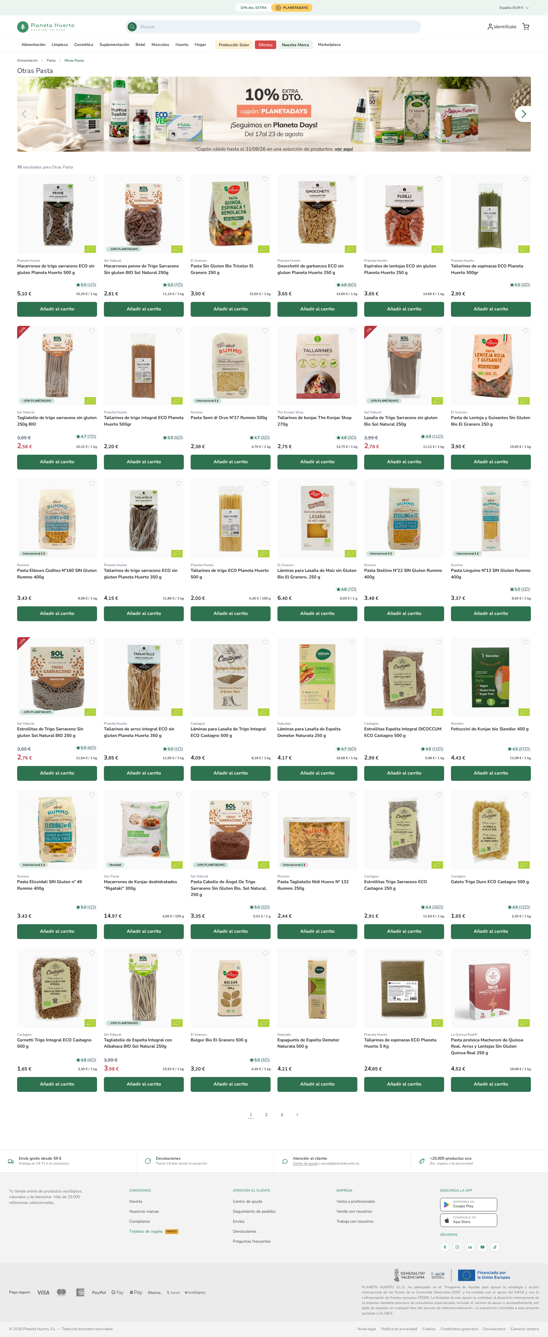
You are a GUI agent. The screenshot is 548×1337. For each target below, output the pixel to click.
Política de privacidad (399, 1328)
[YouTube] (482, 1247)
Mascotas (160, 44)
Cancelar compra (525, 1328)
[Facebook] (445, 1247)
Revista (135, 1201)
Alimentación (33, 44)
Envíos (239, 1221)
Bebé (140, 44)
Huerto (182, 44)
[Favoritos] (92, 179)
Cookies (429, 1328)
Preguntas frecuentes (252, 1241)
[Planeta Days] (274, 114)
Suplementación (114, 44)
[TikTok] (495, 1247)
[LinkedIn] (470, 1247)
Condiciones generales (459, 1328)
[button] (525, 27)
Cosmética (83, 44)
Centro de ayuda (305, 1163)
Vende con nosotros (354, 1211)
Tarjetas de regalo (153, 1231)
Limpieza (60, 44)
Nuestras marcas (144, 1211)
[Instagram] (457, 1247)
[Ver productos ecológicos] (90, 249)
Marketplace (329, 44)
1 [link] (250, 1115)
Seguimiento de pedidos (254, 1211)
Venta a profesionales (356, 1201)
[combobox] (273, 26)
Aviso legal (367, 1328)
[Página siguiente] (297, 1114)
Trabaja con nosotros (355, 1221)
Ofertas (266, 45)
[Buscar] (132, 26)
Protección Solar (234, 45)
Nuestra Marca (295, 45)
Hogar (200, 44)
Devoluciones (245, 1231)
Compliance (139, 1221)
